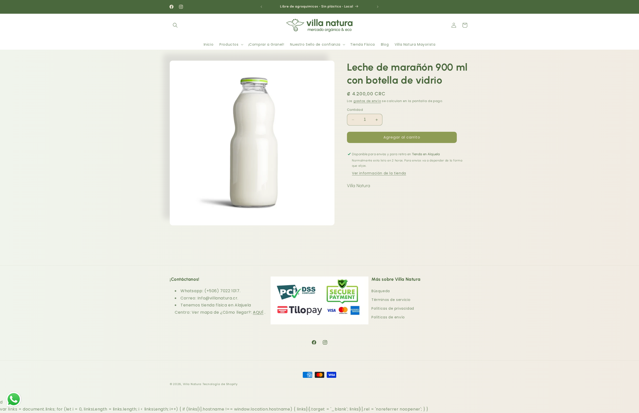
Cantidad (355, 110)
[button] (175, 25)
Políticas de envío (388, 317)
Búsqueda (380, 290)
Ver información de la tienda (379, 173)
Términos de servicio (391, 299)
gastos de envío (367, 101)
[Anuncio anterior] (261, 6)
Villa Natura (192, 384)
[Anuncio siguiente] (377, 6)
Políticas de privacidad (392, 308)
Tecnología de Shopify (220, 384)
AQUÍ (258, 312)
